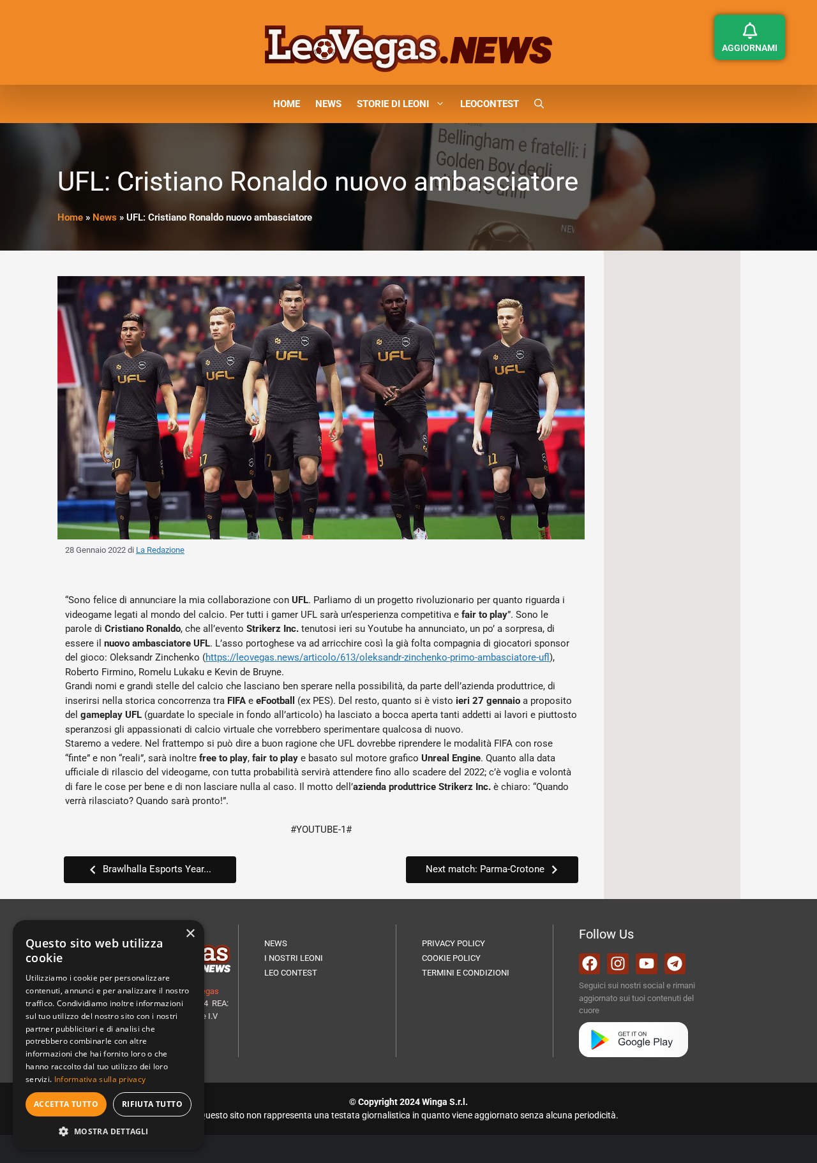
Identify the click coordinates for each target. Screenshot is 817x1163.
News (105, 217)
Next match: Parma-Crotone (485, 869)
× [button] (190, 934)
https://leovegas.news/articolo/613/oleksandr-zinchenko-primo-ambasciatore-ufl (378, 657)
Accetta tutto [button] (66, 1104)
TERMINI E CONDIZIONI (465, 972)
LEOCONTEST (489, 104)
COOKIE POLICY (451, 958)
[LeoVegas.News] (408, 48)
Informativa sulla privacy (100, 1079)
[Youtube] (646, 964)
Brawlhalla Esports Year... (157, 869)
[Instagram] (618, 964)
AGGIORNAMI (749, 48)
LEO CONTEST (290, 972)
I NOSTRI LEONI (293, 958)
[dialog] (108, 1035)
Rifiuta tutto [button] (152, 1104)
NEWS (328, 104)
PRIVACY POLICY (453, 943)
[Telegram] (675, 964)
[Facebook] (590, 964)
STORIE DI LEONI (393, 104)
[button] (539, 104)
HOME (286, 104)
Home (70, 217)
